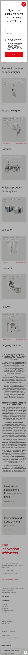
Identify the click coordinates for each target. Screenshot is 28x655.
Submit (14, 54)
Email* (6, 30)
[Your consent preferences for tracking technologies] (25, 652)
